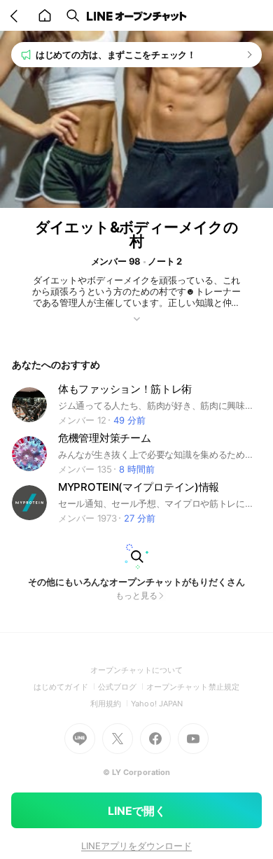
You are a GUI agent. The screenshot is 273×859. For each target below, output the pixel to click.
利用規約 (110, 703)
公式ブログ (122, 687)
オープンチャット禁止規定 (192, 687)
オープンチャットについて (136, 670)
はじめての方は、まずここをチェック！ (116, 54)
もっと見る (136, 595)
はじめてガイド (65, 687)
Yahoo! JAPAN (157, 703)
